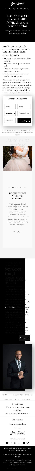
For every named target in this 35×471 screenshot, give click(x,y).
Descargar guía (26, 121)
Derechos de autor (24, 469)
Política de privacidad (12, 469)
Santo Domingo (10, 307)
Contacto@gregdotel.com (17, 424)
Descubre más (25, 338)
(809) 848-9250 (17, 420)
